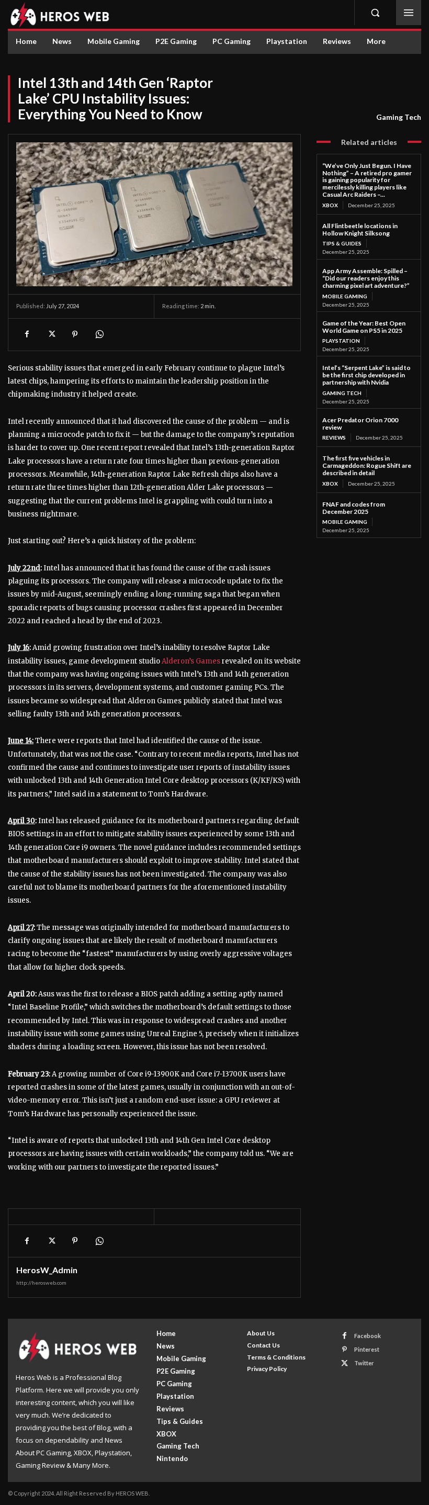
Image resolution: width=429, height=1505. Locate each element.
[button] (375, 12)
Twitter (364, 1363)
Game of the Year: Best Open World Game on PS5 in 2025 (363, 326)
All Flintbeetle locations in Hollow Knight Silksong (360, 229)
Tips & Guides (342, 243)
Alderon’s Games (191, 661)
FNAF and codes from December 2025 (353, 507)
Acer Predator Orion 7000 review (360, 423)
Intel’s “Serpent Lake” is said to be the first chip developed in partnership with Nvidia (366, 375)
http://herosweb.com (41, 1282)
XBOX (330, 205)
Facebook (367, 1335)
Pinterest (366, 1349)
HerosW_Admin (46, 1270)
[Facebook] (26, 334)
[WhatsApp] (98, 334)
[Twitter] (50, 334)
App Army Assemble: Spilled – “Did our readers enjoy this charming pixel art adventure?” (366, 278)
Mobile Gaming (344, 296)
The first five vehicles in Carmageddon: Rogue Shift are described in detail (366, 465)
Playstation (341, 341)
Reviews (334, 437)
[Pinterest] (74, 334)
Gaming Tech (398, 117)
